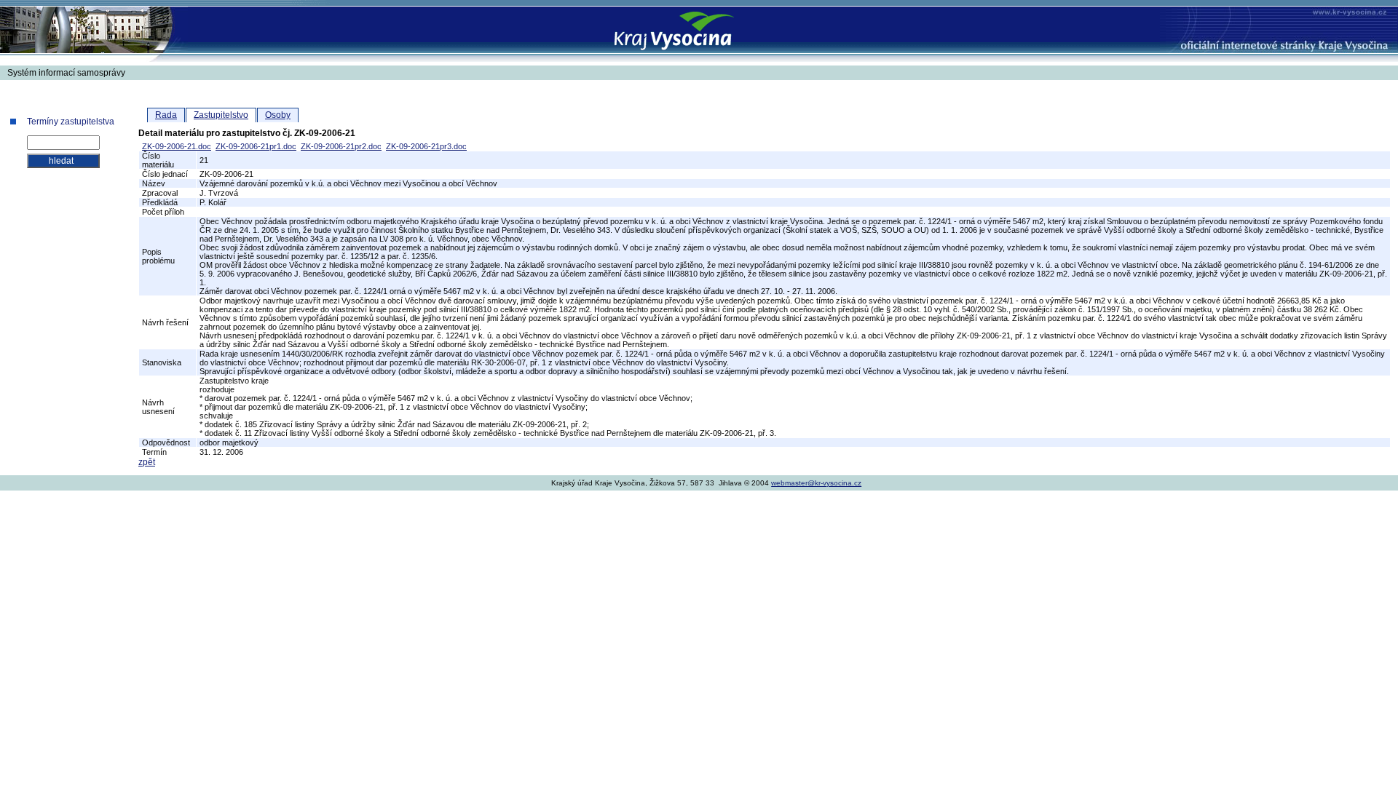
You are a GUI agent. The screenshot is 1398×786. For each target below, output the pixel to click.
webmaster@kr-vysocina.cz (816, 483)
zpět (146, 462)
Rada (166, 115)
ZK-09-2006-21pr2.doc (341, 146)
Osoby (278, 115)
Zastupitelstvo (221, 115)
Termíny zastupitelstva (70, 121)
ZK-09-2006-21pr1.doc (256, 146)
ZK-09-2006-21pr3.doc (426, 146)
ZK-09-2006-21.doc (176, 146)
